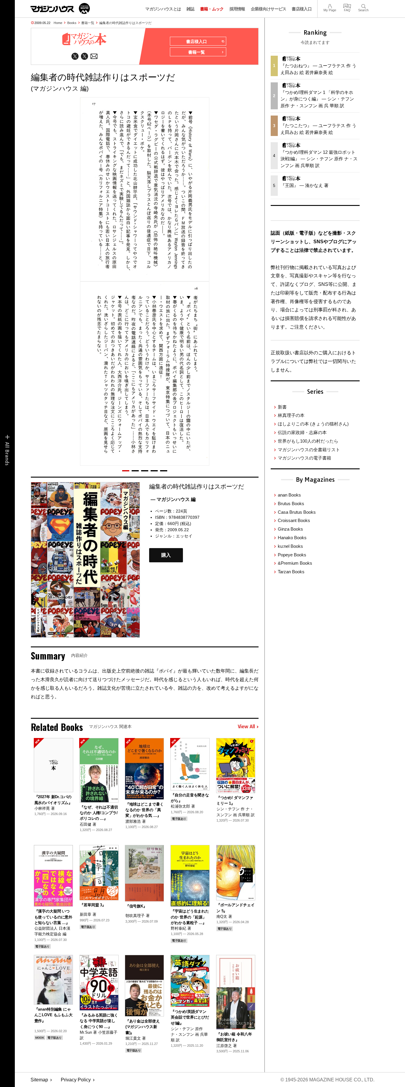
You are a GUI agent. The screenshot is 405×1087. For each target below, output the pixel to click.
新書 (282, 406)
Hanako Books (292, 537)
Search (363, 5)
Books (71, 23)
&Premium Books (295, 563)
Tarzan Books (291, 571)
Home (58, 23)
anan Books (289, 494)
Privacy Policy (76, 1079)
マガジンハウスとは (163, 9)
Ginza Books (290, 529)
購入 (166, 555)
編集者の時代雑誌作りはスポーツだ (125, 23)
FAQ (347, 5)
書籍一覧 (87, 23)
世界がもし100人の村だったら (308, 441)
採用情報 (237, 9)
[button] (125, 470)
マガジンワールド (60, 8)
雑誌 (190, 9)
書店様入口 (302, 9)
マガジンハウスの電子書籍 (304, 457)
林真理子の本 (291, 415)
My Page (330, 5)
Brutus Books (291, 503)
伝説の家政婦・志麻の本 (302, 432)
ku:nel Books (290, 546)
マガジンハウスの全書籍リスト (309, 449)
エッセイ (184, 536)
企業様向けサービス (268, 9)
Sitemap (39, 1079)
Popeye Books (292, 554)
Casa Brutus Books (297, 512)
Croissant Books (294, 520)
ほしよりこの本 (313, 423)
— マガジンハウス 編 (173, 499)
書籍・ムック (212, 9)
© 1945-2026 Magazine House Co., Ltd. (327, 1079)
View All (246, 726)
